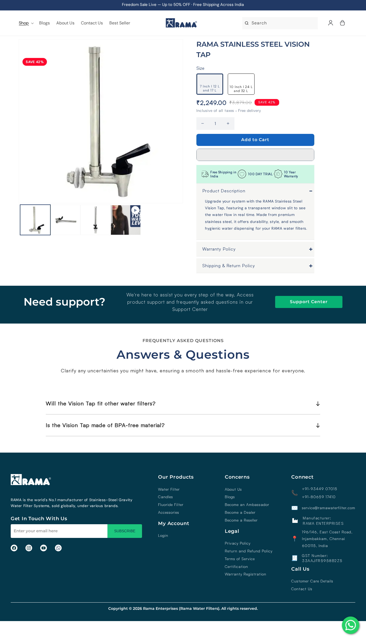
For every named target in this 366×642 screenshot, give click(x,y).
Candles (165, 497)
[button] (255, 155)
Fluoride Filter (171, 505)
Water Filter (169, 489)
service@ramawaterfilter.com (328, 508)
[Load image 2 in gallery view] (65, 220)
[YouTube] (43, 548)
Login (163, 535)
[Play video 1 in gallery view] (126, 220)
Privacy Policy (238, 543)
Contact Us (301, 589)
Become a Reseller (241, 520)
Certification (236, 566)
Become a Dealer (240, 512)
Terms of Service (240, 559)
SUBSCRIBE (124, 531)
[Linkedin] (58, 548)
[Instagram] (28, 548)
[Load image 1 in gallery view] (35, 220)
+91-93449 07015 (319, 489)
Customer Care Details (312, 581)
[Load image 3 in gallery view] (95, 220)
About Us (233, 489)
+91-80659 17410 (319, 497)
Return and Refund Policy (248, 551)
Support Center (309, 301)
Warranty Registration (245, 574)
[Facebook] (14, 548)
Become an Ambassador (247, 505)
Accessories (168, 512)
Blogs (230, 497)
